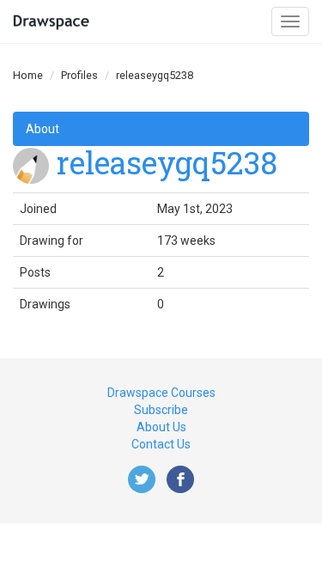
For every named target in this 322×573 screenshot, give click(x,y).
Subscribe (161, 410)
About (42, 129)
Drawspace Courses (161, 392)
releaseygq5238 (167, 162)
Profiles (79, 75)
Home (28, 75)
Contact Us (161, 444)
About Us (161, 427)
